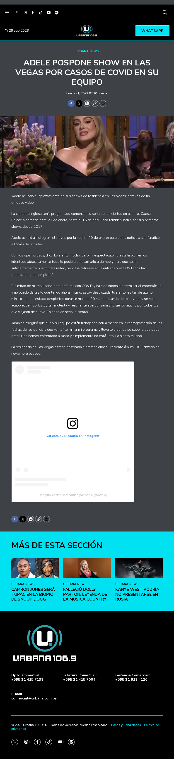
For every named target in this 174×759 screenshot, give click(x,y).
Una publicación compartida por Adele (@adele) (73, 495)
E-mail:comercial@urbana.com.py (34, 696)
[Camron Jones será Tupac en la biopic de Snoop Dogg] (35, 568)
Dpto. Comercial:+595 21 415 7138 (27, 677)
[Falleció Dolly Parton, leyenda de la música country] (87, 568)
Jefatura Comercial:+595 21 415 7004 (80, 677)
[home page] (87, 30)
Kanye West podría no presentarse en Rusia (137, 594)
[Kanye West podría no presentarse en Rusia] (139, 568)
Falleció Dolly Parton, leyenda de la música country (85, 594)
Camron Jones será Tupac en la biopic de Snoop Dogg (33, 594)
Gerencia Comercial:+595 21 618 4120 (132, 677)
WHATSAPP (152, 30)
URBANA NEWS (87, 51)
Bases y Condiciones (126, 725)
